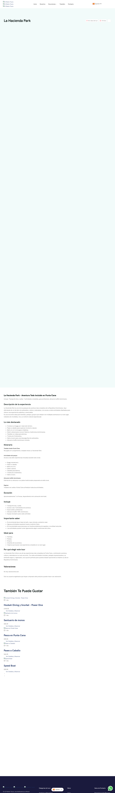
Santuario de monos (14, 620)
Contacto (71, 4)
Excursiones (51, 4)
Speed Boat (10, 665)
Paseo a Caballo (12, 650)
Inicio (35, 4)
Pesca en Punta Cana (15, 635)
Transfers (62, 4)
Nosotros (42, 4)
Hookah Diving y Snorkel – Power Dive (23, 605)
